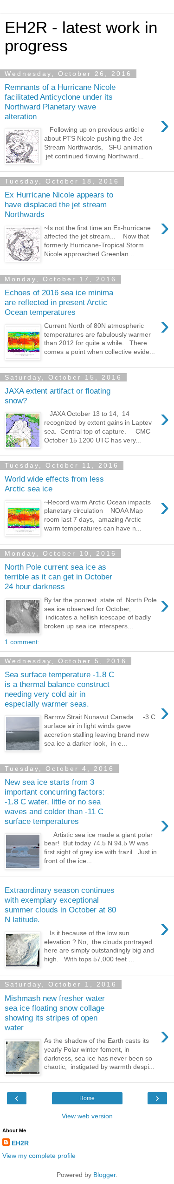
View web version (87, 1116)
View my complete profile (39, 1155)
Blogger (104, 1174)
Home (87, 1098)
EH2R (20, 1143)
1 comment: (22, 642)
